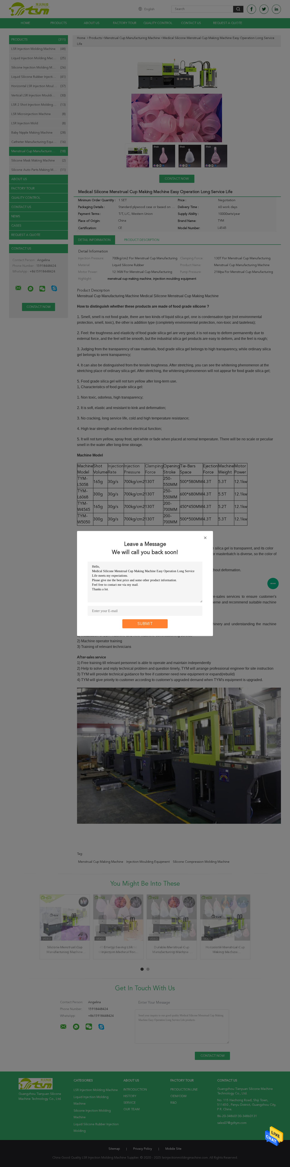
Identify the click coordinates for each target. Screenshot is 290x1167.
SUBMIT (145, 624)
